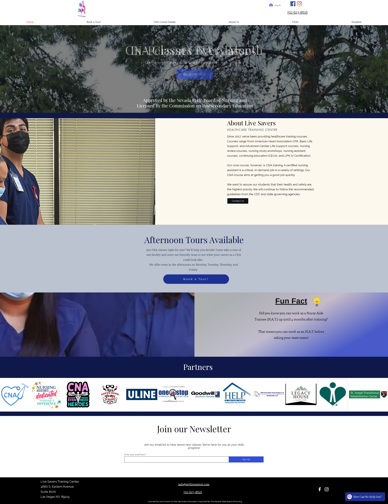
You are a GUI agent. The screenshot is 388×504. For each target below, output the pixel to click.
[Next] (258, 62)
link (199, 420)
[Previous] (130, 62)
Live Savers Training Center (60, 481)
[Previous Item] (5, 394)
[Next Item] (383, 394)
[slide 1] (192, 78)
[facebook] (319, 489)
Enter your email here (134, 454)
